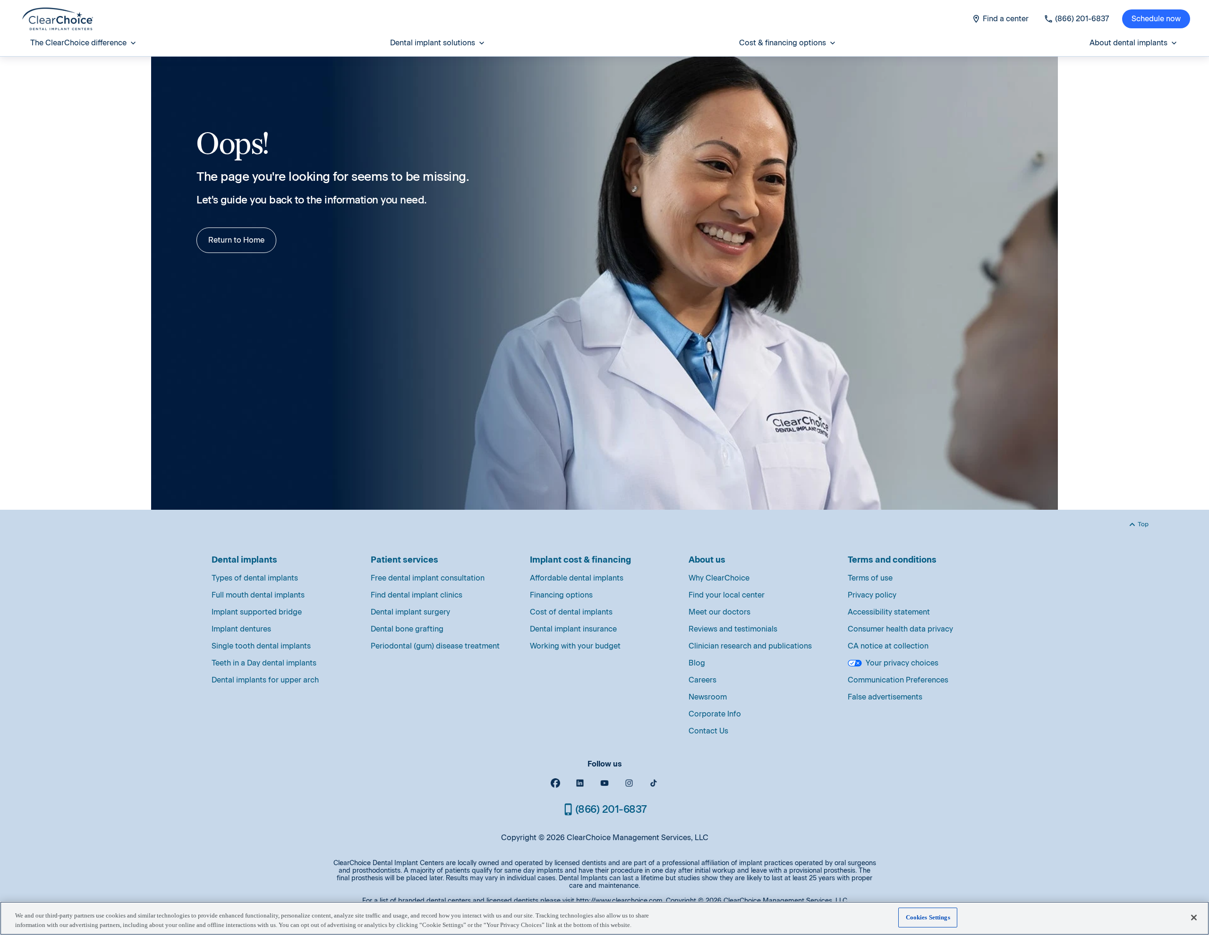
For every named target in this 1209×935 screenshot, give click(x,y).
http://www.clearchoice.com (619, 901)
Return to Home (236, 240)
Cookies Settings (928, 917)
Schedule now (1156, 18)
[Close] (1193, 917)
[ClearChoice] (57, 19)
